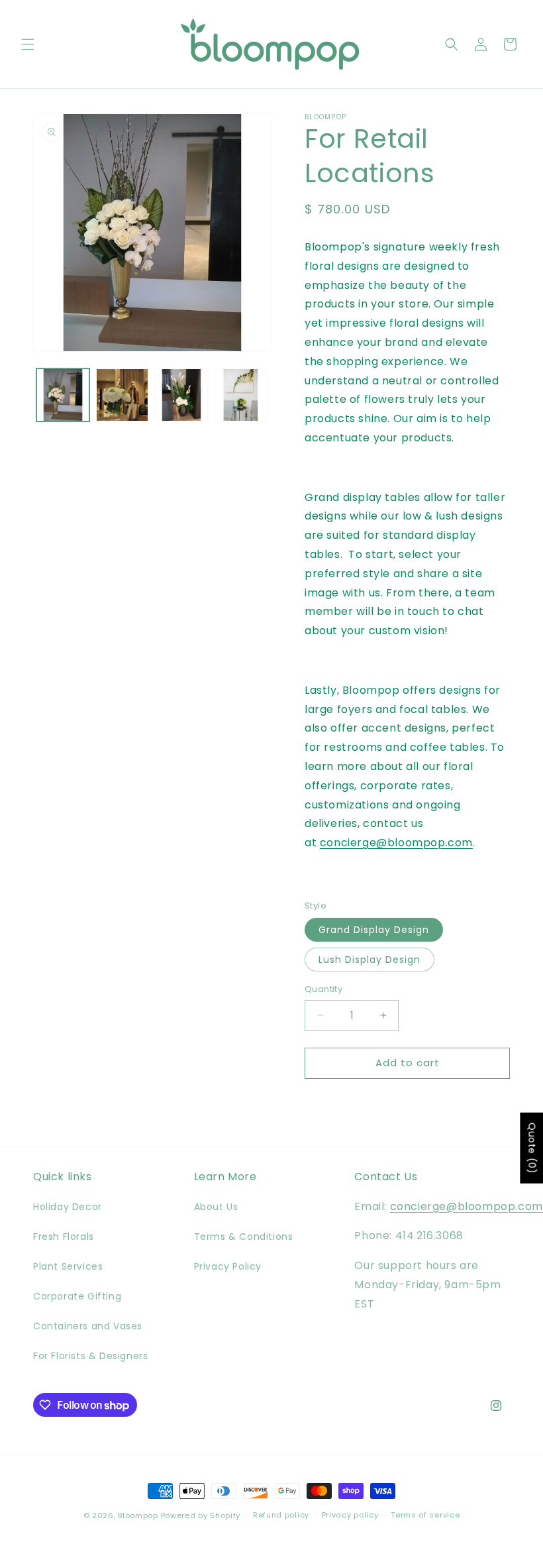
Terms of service (425, 1515)
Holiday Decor (67, 1206)
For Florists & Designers (90, 1355)
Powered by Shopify (201, 1515)
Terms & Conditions (243, 1236)
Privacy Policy (228, 1266)
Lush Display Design (369, 959)
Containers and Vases (87, 1326)
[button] (27, 44)
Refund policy (281, 1515)
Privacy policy (350, 1515)
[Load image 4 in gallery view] (241, 394)
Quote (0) (531, 1147)
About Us (216, 1206)
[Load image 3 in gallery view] (181, 394)
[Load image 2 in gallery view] (122, 394)
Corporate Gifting (77, 1296)
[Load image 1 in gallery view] (62, 394)
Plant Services (68, 1266)
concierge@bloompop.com (396, 842)
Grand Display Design (374, 929)
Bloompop (138, 1515)
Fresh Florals (63, 1236)
